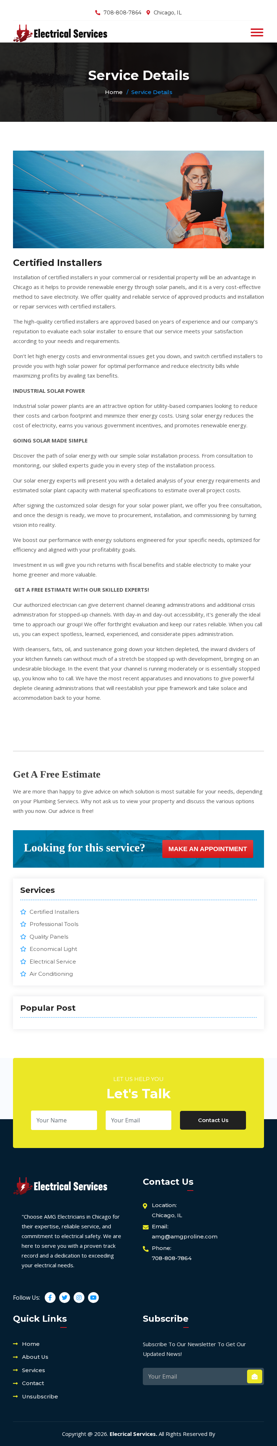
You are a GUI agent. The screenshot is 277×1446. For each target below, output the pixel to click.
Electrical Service (52, 961)
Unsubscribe (40, 1396)
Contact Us (213, 1120)
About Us (35, 1356)
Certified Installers (53, 911)
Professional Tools (53, 924)
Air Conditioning (50, 973)
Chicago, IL (168, 12)
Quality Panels (48, 936)
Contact (33, 1383)
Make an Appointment (207, 849)
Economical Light (52, 949)
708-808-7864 (122, 12)
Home (114, 92)
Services (33, 1370)
